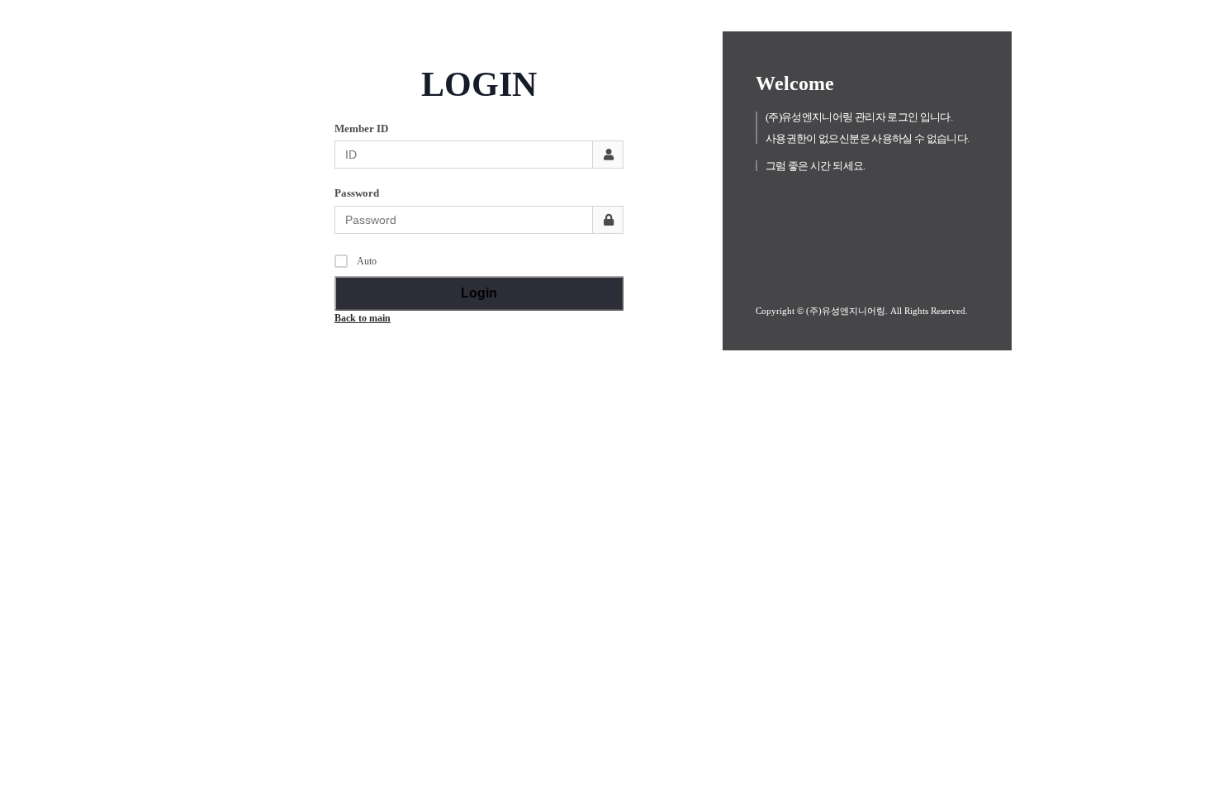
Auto (367, 261)
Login (479, 293)
